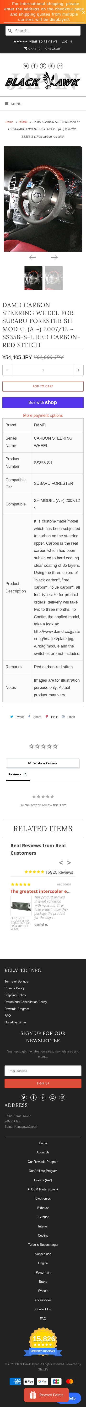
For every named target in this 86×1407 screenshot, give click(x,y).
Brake (43, 1281)
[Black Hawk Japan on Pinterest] (43, 66)
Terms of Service (16, 981)
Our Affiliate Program (43, 1171)
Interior (43, 1226)
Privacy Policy (15, 988)
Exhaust (43, 1208)
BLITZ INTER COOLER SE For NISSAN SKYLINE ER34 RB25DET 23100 (20, 923)
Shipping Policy (15, 995)
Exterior (43, 1217)
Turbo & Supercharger (43, 1244)
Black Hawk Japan (27, 1364)
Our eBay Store (15, 1022)
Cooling (43, 1235)
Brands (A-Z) (43, 1180)
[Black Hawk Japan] (43, 81)
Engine (43, 1263)
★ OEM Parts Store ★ (43, 1189)
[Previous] (32, 257)
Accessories (43, 1300)
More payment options (43, 415)
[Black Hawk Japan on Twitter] (26, 66)
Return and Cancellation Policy (26, 1002)
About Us (43, 1152)
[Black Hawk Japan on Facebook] (34, 66)
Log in (66, 41)
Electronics (43, 1198)
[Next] (54, 257)
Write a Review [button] (45, 763)
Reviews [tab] (14, 774)
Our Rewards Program (43, 1162)
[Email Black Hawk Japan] (60, 66)
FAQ (8, 1015)
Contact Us (43, 1309)
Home (43, 1143)
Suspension (43, 1254)
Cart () (34, 49)
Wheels (43, 1291)
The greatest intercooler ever (42, 891)
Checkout (53, 49)
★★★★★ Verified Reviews (36, 41)
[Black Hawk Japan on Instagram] (51, 66)
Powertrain (43, 1272)
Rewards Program (17, 1009)
